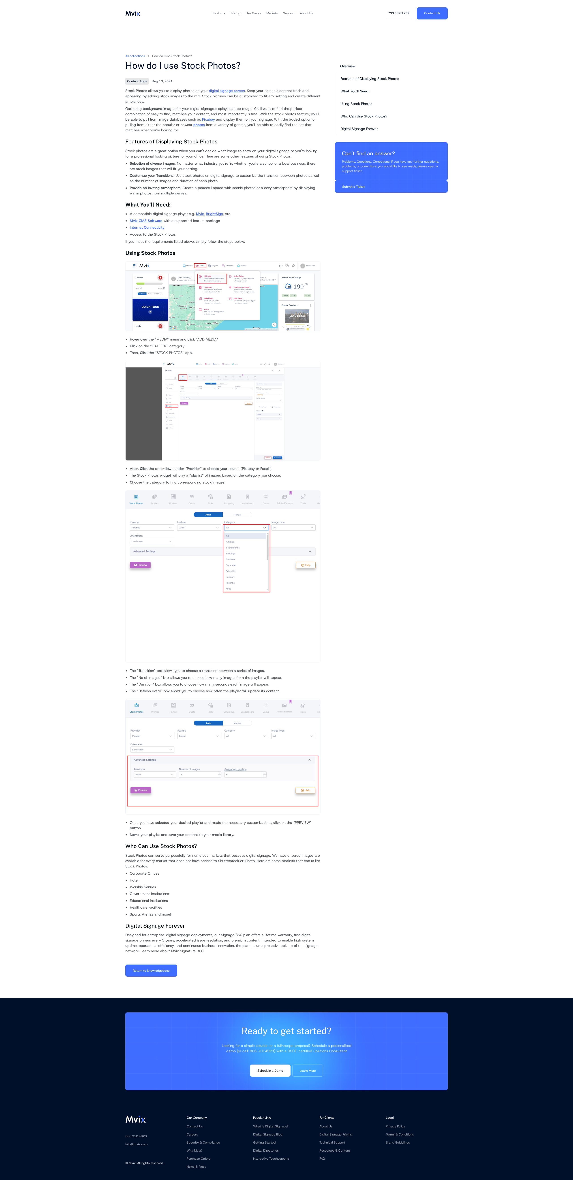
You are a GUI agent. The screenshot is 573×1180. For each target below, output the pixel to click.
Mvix (200, 213)
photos (199, 124)
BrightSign (214, 213)
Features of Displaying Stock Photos (369, 78)
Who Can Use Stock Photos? (363, 116)
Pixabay (208, 119)
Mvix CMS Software (146, 220)
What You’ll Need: (354, 91)
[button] (219, 13)
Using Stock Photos (356, 103)
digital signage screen (227, 90)
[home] (132, 13)
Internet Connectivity (147, 227)
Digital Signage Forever (359, 128)
